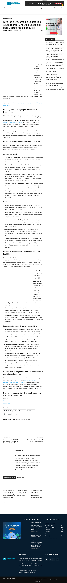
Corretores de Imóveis (31, 8)
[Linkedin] (19, 470)
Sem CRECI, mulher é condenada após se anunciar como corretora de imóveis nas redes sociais (54, 83)
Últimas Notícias (8, 8)
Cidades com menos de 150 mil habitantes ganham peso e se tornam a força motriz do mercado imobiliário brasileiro (36, 526)
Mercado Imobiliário (19, 8)
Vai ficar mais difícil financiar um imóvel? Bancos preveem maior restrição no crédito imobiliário (54, 50)
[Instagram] (50, 559)
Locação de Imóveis (43, 8)
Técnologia (7, 12)
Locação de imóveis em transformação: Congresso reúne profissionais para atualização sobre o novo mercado (54, 77)
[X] (8, 34)
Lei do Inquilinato (16, 419)
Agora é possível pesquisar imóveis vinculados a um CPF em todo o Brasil (55, 44)
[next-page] (7, 502)
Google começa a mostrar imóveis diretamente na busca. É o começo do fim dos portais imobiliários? (54, 64)
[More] (20, 34)
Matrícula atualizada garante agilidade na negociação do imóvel (35, 441)
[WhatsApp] (16, 34)
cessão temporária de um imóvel (12, 122)
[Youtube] (57, 559)
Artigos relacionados (9, 477)
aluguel (9, 419)
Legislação (52, 8)
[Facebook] (5, 34)
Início (4, 16)
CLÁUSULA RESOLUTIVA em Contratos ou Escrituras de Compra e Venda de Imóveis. (11, 441)
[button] (62, 8)
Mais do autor (20, 477)
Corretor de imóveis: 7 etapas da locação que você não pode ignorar (55, 88)
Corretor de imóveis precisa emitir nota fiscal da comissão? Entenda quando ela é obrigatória (36, 536)
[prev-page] (4, 502)
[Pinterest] (12, 34)
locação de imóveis (26, 419)
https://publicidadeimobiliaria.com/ (22, 453)
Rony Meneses (8, 30)
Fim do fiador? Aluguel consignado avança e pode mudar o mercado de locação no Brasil (55, 70)
